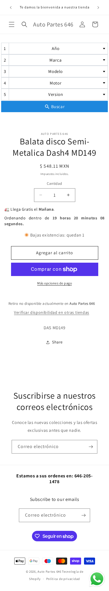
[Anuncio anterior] (10, 7)
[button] (11, 24)
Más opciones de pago (54, 283)
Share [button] (57, 342)
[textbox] (57, 48)
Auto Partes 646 (49, 571)
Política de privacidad (63, 579)
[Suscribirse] (90, 447)
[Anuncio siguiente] (98, 7)
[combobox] (54, 48)
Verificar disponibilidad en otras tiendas (51, 312)
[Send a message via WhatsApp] (97, 579)
